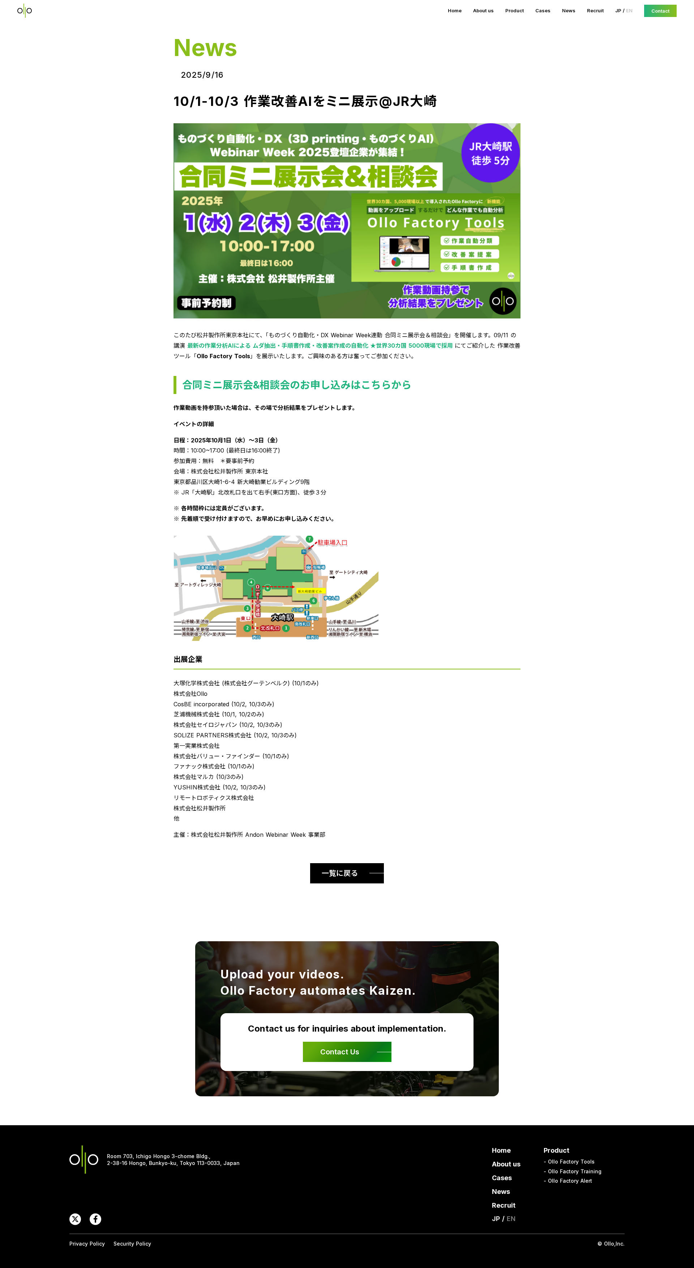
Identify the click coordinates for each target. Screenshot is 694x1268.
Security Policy (132, 1244)
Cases (543, 10)
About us (483, 10)
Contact (660, 11)
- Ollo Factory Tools (569, 1161)
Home (455, 10)
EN (629, 10)
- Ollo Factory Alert (568, 1181)
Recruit (595, 10)
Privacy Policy (87, 1244)
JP (618, 10)
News (568, 10)
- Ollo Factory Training (572, 1171)
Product (514, 10)
